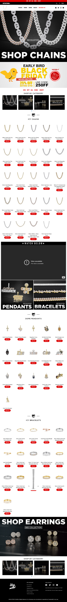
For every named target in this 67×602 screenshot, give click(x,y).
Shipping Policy (30, 588)
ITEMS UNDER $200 (42, 7)
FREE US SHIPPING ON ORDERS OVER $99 (33, 1)
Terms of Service (30, 593)
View (7, 131)
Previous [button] (3, 103)
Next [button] (64, 103)
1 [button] (31, 576)
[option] (33, 1)
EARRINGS (30, 7)
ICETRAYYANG (14, 599)
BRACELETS (35, 7)
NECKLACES (20, 7)
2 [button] (33, 576)
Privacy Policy (30, 591)
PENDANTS (25, 7)
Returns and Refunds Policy (32, 590)
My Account (29, 584)
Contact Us (29, 586)
